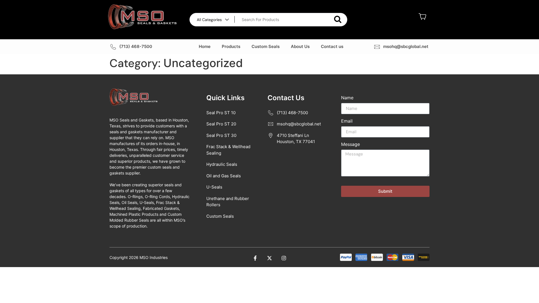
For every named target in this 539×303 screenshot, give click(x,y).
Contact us (332, 46)
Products (231, 46)
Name (347, 97)
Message (350, 144)
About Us (300, 46)
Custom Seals (266, 46)
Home (205, 46)
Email (347, 121)
